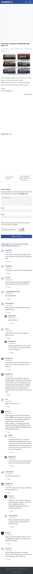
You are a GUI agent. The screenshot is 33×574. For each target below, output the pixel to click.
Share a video (6, 51)
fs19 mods (19, 572)
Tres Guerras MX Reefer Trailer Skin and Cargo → (24, 178)
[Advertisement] (16, 22)
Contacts (20, 569)
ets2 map (13, 572)
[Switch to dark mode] (26, 2)
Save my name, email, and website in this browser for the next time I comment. (15, 224)
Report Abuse (28, 48)
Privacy (25, 569)
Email (3, 214)
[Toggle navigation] (30, 2)
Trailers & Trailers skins (16, 48)
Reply (8, 261)
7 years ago (8, 252)
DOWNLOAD (4, 134)
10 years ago (8, 280)
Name (3, 208)
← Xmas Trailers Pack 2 (8, 178)
